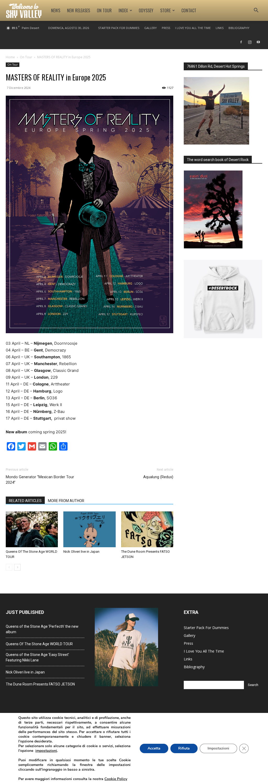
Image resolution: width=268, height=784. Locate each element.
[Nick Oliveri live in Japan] (89, 529)
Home (10, 57)
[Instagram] (250, 42)
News (55, 10)
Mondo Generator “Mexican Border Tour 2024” (40, 480)
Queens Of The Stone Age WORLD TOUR (39, 644)
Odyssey (146, 10)
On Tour (104, 10)
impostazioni (46, 750)
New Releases (78, 10)
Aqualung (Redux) (158, 477)
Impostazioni (218, 748)
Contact (188, 10)
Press (166, 28)
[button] (256, 10)
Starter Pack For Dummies (118, 28)
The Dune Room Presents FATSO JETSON (40, 684)
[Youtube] (258, 42)
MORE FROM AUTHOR (66, 501)
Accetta (154, 748)
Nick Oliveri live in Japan (81, 552)
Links (220, 28)
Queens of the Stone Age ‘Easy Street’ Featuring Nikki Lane (37, 657)
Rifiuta (184, 748)
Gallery (150, 28)
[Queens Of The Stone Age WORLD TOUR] (32, 529)
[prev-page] (9, 567)
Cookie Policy (115, 778)
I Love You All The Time (193, 28)
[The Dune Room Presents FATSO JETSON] (147, 529)
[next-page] (17, 567)
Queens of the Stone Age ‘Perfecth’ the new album (42, 629)
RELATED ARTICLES (25, 501)
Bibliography (238, 28)
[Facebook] (241, 42)
